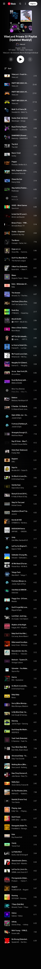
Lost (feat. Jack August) (20, 616)
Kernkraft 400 (17, 520)
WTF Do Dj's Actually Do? (20, 336)
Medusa (14, 400)
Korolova (19, 942)
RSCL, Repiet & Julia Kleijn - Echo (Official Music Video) (20, 170)
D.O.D (13, 479)
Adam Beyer (23, 750)
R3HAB (19, 383)
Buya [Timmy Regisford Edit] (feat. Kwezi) (20, 127)
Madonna (25, 706)
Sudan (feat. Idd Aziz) (20, 118)
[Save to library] (11, 59)
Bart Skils (15, 750)
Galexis (14, 916)
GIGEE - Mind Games (19, 205)
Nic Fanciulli (19, 269)
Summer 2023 (24, 252)
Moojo (14, 863)
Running (15, 895)
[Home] (12, 3)
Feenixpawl (24, 715)
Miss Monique (17, 706)
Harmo (14, 677)
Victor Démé (16, 785)
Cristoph (15, 243)
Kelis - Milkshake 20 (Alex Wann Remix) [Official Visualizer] (20, 284)
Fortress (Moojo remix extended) (20, 581)
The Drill (15, 144)
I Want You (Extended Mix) (20, 266)
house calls (16, 933)
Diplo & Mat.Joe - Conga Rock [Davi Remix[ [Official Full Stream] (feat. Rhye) (20, 415)
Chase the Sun (17, 179)
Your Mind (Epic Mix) (19, 747)
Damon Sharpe (16, 365)
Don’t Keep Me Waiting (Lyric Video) (20, 729)
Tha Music (15, 240)
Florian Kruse (16, 566)
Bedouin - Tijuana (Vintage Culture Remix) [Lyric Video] (20, 660)
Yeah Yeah (24, 741)
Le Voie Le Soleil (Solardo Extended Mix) (20, 345)
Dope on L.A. (16, 249)
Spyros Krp (15, 671)
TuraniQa (21, 907)
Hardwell (22, 540)
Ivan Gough (16, 715)
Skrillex (20, 165)
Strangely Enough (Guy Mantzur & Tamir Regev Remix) (20, 432)
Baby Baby (15, 695)
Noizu (14, 697)
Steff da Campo (17, 304)
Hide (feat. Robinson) (19, 450)
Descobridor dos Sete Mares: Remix (20, 651)
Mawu (14, 275)
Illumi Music (16, 331)
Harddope (21, 400)
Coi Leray (15, 636)
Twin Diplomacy (25, 619)
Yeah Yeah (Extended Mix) (20, 738)
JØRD (18, 654)
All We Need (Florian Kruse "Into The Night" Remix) (20, 564)
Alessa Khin (21, 890)
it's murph (15, 619)
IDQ (13, 680)
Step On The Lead (18, 502)
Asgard (14, 887)
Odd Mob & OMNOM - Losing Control (20, 590)
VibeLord (15, 77)
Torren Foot (16, 846)
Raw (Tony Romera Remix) (20, 773)
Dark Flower (16, 817)
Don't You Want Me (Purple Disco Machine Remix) (20, 258)
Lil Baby (26, 165)
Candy (14, 843)
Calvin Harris (19, 357)
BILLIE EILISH (16, 319)
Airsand (14, 296)
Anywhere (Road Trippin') (20, 511)
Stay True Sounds (18, 759)
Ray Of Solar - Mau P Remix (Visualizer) (20, 441)
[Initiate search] (20, 4)
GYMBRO (15, 523)
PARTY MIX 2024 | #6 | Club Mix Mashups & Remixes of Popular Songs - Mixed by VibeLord (20, 83)
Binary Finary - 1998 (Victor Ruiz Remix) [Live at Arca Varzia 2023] (20, 223)
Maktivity (15, 138)
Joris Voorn (21, 872)
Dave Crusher (26, 304)
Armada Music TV (18, 226)
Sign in (33, 4)
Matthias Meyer (17, 435)
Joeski (14, 418)
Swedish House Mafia (19, 112)
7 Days (25, 907)
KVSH (19, 628)
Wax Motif (15, 575)
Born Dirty (20, 488)
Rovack (27, 400)
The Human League (19, 261)
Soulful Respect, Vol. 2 (23, 130)
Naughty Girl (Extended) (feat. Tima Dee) (20, 363)
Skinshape (15, 121)
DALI (13, 462)
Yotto (27, 872)
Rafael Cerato (17, 505)
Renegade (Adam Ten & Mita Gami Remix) (20, 826)
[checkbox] (35, 75)
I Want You (24, 269)
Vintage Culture (17, 662)
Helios (14, 913)
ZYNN (14, 313)
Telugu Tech (16, 572)
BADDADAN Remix (18, 529)
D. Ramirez (15, 741)
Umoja (23, 121)
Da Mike (19, 863)
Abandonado (24, 863)
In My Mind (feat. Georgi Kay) (20, 712)
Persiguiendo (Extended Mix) (20, 878)
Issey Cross (16, 645)
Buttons (14, 398)
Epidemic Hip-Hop (18, 234)
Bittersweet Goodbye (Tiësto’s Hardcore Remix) (20, 642)
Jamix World (17, 339)
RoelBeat (15, 890)
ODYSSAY (15, 898)
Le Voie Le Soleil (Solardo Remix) (24, 348)
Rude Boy (15, 310)
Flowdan (15, 165)
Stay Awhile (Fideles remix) (20, 188)
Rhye (24, 584)
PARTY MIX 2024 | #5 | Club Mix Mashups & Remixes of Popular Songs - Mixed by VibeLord (20, 92)
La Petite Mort (17, 852)
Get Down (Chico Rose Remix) (20, 301)
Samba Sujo (16, 485)
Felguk (14, 628)
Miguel (14, 610)
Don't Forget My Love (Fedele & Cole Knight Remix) (20, 607)
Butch (14, 269)
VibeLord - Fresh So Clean (20, 74)
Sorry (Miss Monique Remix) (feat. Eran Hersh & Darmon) (20, 703)
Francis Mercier (26, 785)
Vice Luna (15, 767)
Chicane (14, 558)
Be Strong (24, 942)
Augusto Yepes (17, 278)
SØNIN (14, 872)
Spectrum (15, 208)
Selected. (15, 593)
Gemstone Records (18, 173)
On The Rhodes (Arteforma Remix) (20, 791)
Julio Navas (16, 776)
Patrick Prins (16, 348)
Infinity (14, 922)
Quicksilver (19, 680)
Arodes (14, 470)
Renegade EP (24, 828)
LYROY (16, 322)
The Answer (16, 293)
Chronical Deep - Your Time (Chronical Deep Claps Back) (20, 756)
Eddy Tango (16, 811)
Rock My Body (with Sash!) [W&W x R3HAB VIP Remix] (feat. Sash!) (20, 380)
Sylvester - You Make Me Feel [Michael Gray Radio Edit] (20, 668)
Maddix (14, 601)
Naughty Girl (24, 365)
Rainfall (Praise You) (19, 799)
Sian (18, 855)
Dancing (15, 721)
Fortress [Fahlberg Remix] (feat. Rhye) (20, 424)
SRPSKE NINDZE (16, 531)
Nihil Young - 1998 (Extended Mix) (20, 930)
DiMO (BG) (15, 820)
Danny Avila (16, 182)
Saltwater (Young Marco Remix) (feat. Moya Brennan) (20, 555)
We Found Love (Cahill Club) (20, 354)
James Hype (16, 724)
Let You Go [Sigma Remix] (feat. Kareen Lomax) (20, 546)
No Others (18, 313)
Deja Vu (14, 467)
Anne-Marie (23, 636)
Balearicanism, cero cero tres (24, 794)
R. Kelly (14, 496)
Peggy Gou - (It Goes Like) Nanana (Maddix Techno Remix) (20, 598)
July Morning (24, 820)
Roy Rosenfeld (17, 837)
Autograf (24, 855)
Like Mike (15, 540)
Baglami (15, 459)
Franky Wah (16, 453)
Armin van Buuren (18, 217)
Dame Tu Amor (24, 881)
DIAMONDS (24, 138)
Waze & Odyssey (23, 496)
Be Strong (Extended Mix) (20, 939)
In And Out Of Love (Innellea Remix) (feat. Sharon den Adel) (20, 214)
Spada (14, 942)
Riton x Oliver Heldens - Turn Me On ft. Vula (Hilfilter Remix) (20, 328)
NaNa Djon (15, 782)
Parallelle (15, 828)
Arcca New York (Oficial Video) (20, 371)
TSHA (19, 549)
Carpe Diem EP (24, 470)
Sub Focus (20, 479)
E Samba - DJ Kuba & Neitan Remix (20, 406)
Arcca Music (16, 374)
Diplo (20, 418)
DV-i (27, 540)
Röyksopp (15, 191)
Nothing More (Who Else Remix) (20, 764)
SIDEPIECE (15, 732)
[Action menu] (30, 59)
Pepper (14, 162)
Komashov (19, 470)
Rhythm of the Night (19, 625)
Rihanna (15, 357)
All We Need (24, 566)
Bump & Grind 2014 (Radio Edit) (20, 494)
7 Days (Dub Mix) (18, 904)
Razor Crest (16, 153)
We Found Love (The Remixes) (24, 357)
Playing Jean (16, 808)
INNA (13, 383)
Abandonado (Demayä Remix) (20, 861)
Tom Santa (16, 802)
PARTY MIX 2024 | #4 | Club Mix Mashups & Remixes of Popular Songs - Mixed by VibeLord (20, 100)
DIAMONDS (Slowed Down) (20, 135)
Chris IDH (15, 130)
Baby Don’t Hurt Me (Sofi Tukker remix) (20, 633)
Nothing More (24, 767)
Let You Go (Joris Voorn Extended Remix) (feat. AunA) (20, 869)
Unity (13, 537)
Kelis (13, 287)
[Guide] (4, 3)
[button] (20, 44)
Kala (13, 834)
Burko (14, 855)
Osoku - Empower (18, 232)
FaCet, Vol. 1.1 (23, 243)
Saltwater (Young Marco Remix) (23, 558)
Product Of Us (16, 881)
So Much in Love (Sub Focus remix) (20, 476)
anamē (14, 514)
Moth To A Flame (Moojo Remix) (20, 109)
